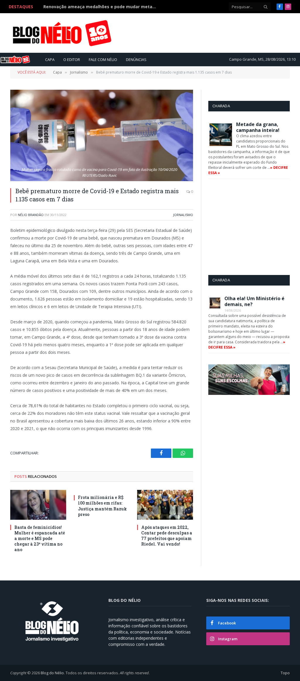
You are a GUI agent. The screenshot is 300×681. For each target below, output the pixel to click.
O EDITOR (71, 59)
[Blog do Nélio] (61, 33)
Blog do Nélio (52, 672)
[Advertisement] (183, 33)
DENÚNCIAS (136, 59)
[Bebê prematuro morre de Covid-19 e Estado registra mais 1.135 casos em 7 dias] (101, 135)
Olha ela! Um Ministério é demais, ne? (254, 301)
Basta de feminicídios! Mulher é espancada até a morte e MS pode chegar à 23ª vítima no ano (39, 538)
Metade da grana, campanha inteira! (257, 127)
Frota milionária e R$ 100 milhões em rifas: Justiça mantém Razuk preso (102, 506)
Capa (49, 59)
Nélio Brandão (31, 215)
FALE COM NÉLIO (103, 59)
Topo (285, 672)
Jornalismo (183, 215)
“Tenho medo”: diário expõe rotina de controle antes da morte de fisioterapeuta (102, 6)
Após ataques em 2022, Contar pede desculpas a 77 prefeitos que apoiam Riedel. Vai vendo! (166, 535)
